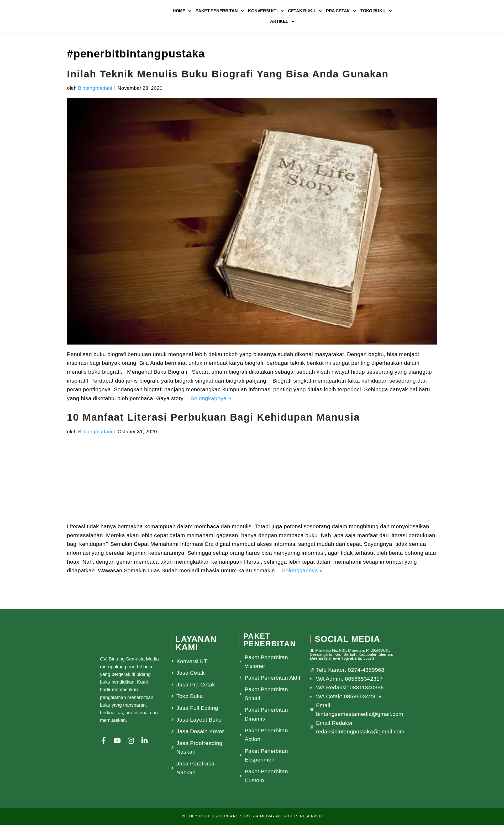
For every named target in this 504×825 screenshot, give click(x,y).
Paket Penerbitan (217, 11)
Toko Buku (372, 11)
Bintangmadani (95, 88)
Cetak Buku (302, 11)
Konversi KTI (262, 11)
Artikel (279, 21)
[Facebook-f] (103, 740)
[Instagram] (130, 740)
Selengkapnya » (211, 398)
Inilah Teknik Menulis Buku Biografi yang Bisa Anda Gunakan (227, 74)
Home (179, 11)
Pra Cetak (338, 11)
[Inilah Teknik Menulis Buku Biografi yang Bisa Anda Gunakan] (252, 221)
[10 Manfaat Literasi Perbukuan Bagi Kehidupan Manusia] (252, 479)
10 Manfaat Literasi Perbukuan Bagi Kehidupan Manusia (213, 417)
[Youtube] (117, 740)
